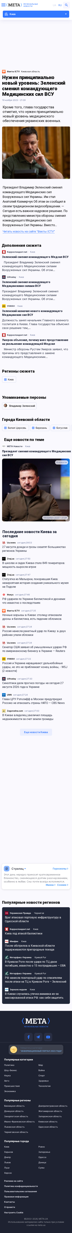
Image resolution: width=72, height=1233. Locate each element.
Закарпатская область (16, 1116)
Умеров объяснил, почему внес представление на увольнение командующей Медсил (35, 342)
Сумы (41, 1168)
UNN (9, 694)
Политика (9, 1065)
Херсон (8, 1173)
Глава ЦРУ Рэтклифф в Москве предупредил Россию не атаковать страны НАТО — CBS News (33, 701)
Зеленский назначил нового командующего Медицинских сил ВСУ (32, 313)
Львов (7, 1162)
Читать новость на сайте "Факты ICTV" (29, 231)
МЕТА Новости (14, 446)
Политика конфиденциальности (17, 1186)
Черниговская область (16, 1132)
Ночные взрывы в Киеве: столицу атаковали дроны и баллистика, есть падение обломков (32, 617)
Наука (7, 1075)
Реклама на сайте (13, 1181)
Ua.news (11, 542)
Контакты (9, 1202)
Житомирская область (50, 1111)
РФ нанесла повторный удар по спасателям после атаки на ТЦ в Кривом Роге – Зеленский (35, 979)
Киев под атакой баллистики (23, 933)
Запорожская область (50, 1116)
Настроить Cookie (13, 1212)
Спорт (41, 1075)
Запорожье (44, 1152)
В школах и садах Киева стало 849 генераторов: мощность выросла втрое (33, 565)
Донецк (42, 1162)
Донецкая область (14, 1111)
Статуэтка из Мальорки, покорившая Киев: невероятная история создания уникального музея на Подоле (35, 582)
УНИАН (11, 659)
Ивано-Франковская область (19, 1121)
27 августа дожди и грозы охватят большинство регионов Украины (34, 548)
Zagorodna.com (15, 711)
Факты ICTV (13, 610)
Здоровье (43, 1081)
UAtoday (11, 678)
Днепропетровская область (52, 1106)
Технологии (44, 1086)
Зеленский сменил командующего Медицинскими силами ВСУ (26, 284)
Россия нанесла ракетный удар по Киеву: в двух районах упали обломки (34, 633)
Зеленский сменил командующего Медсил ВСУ (35, 257)
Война (41, 1070)
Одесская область (48, 1127)
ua (54, 5)
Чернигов (39, 913)
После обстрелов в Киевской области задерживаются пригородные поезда (30, 947)
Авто (6, 1081)
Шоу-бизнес (10, 1070)
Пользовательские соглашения (17, 1191)
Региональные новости (30, 5)
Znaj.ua (10, 558)
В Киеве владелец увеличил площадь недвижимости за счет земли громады (27, 717)
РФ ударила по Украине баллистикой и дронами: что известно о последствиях (34, 600)
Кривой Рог (40, 957)
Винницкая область (14, 1106)
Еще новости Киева (36, 732)
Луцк (7, 1168)
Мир (40, 1065)
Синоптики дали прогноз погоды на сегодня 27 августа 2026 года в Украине (32, 685)
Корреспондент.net (17, 252)
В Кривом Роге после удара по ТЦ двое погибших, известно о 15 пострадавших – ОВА (35, 963)
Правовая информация (16, 1196)
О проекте (9, 1207)
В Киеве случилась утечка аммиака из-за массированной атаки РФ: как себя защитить (34, 995)
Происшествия (12, 1086)
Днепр (7, 1157)
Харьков (8, 1152)
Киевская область (30, 71)
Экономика (10, 1091)
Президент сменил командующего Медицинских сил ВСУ (36, 453)
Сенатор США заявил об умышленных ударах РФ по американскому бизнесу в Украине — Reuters (34, 649)
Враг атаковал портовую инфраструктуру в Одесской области (33, 919)
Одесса (42, 1157)
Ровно (41, 1147)
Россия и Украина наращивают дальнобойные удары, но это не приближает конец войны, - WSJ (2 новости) (34, 667)
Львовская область (14, 1127)
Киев (32, 252)
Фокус (10, 594)
